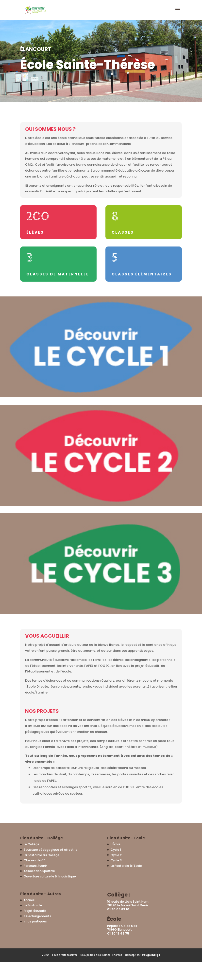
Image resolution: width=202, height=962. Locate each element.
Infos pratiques (35, 921)
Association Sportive (39, 871)
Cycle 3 (116, 860)
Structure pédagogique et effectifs (50, 850)
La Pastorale (33, 905)
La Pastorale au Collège (41, 855)
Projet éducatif (35, 911)
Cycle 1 (116, 850)
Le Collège (31, 844)
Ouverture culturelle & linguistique (50, 876)
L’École (115, 844)
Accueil (29, 900)
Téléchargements (37, 916)
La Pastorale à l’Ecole (126, 866)
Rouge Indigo (151, 955)
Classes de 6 (34, 860)
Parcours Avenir (35, 866)
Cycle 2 (116, 855)
